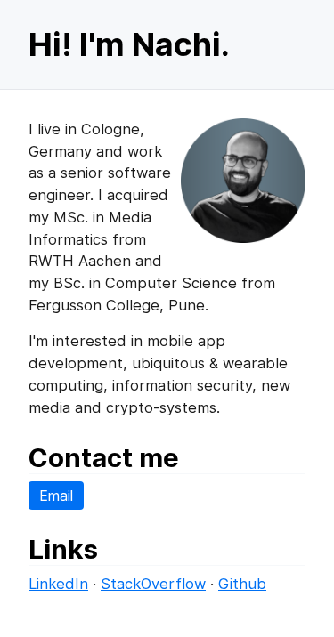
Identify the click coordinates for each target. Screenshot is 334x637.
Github (242, 584)
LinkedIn (58, 584)
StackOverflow (153, 584)
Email (56, 495)
